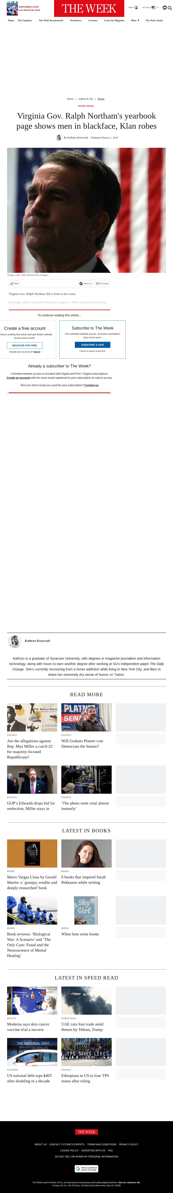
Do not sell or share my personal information (86, 1156)
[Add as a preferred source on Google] (86, 1168)
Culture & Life (85, 99)
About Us (41, 1144)
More (134, 20)
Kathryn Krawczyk (78, 137)
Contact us (91, 385)
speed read (86, 106)
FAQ (110, 1150)
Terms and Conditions (101, 1144)
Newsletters (75, 20)
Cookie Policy (69, 1150)
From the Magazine (114, 20)
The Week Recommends (51, 20)
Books (101, 99)
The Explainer (25, 20)
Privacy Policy (128, 1144)
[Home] (10, 20)
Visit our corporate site (129, 1182)
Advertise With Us (93, 1150)
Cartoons (92, 20)
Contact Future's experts (66, 1144)
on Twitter (116, 674)
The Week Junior (154, 20)
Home (70, 99)
